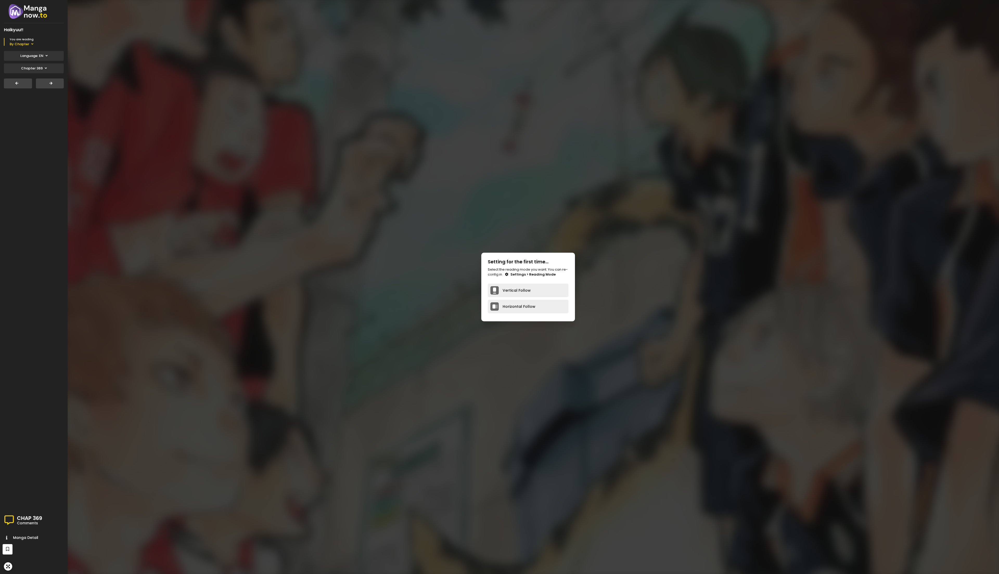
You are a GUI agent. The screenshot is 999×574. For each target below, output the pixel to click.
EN (31, 55)
